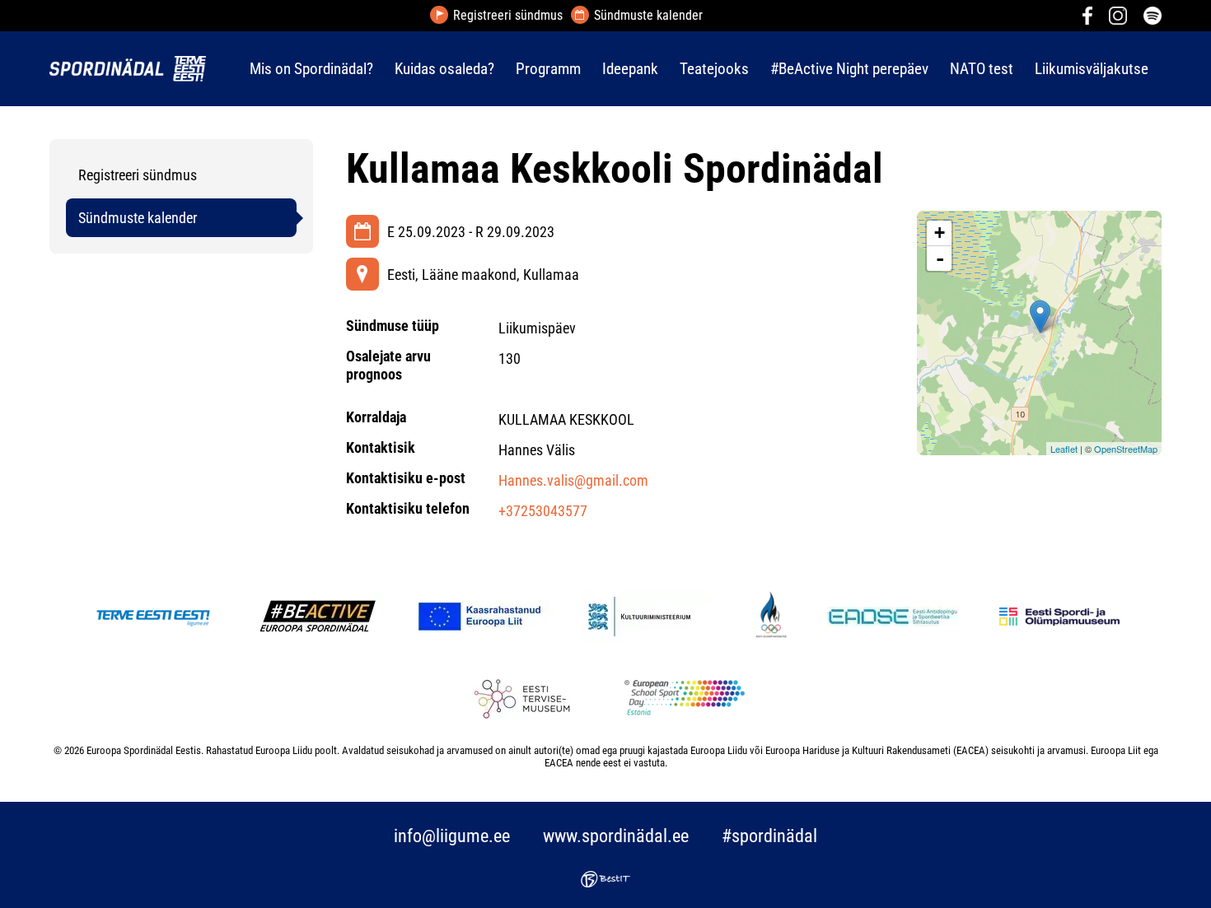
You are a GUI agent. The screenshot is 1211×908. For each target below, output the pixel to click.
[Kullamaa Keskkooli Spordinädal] (1040, 316)
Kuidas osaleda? (444, 68)
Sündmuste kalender (648, 15)
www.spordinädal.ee (616, 836)
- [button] (940, 258)
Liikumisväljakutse (1091, 68)
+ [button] (939, 232)
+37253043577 (542, 510)
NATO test (981, 68)
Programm (548, 68)
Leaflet (1064, 448)
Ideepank (630, 68)
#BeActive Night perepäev (849, 68)
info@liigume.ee (452, 836)
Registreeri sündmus (508, 15)
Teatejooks (714, 68)
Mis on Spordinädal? (311, 68)
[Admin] (5, 11)
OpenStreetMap (1125, 448)
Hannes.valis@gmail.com (573, 480)
